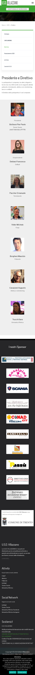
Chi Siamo (6, 34)
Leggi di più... (5, 558)
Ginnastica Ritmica (7, 588)
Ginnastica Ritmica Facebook (10, 610)
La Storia (6, 60)
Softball (4, 583)
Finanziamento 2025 (9, 53)
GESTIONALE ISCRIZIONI (17, 9)
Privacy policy (22, 672)
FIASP (4, 576)
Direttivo (6, 47)
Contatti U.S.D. (8, 66)
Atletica (4, 578)
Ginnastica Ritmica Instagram (10, 612)
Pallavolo (4, 581)
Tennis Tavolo (6, 585)
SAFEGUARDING (8, 40)
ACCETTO (13, 672)
